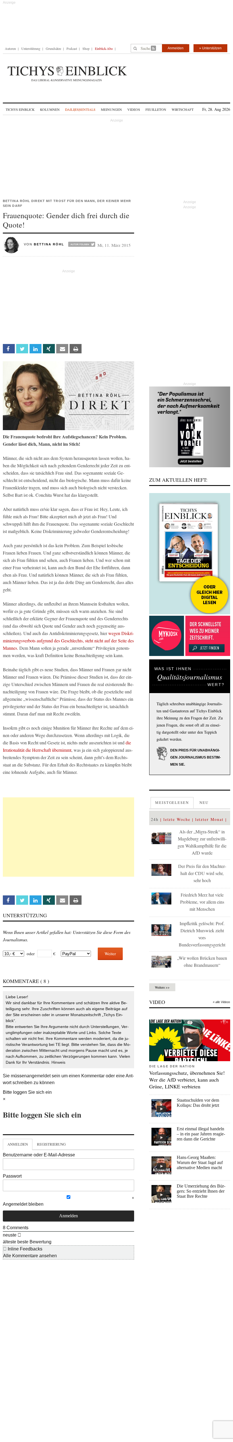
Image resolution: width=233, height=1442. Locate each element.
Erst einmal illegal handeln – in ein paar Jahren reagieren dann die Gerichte (201, 1133)
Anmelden (176, 48)
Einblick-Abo (104, 48)
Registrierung (51, 1144)
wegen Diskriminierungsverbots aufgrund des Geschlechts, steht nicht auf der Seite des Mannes (68, 640)
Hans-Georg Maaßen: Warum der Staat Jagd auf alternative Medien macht (200, 1162)
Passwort (12, 1176)
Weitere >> (162, 987)
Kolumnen (50, 109)
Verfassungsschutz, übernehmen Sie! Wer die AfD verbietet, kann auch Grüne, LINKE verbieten (187, 1079)
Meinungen (111, 109)
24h (155, 819)
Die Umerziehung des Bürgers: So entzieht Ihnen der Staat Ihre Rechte (201, 1191)
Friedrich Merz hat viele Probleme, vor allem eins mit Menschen (202, 902)
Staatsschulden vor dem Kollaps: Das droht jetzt (198, 1103)
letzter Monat (209, 819)
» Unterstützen (210, 48)
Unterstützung (30, 48)
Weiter (110, 953)
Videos (133, 109)
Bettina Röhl (49, 244)
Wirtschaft (183, 109)
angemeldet (39, 1075)
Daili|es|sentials (80, 109)
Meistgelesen (172, 802)
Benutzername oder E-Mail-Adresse (39, 1154)
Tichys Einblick (20, 109)
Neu (204, 802)
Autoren (10, 48)
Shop (86, 48)
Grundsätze (53, 48)
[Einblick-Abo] (189, 553)
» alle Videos (221, 1002)
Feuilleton (155, 109)
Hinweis (58, 1062)
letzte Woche (176, 819)
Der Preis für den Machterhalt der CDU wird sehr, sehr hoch (202, 873)
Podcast (71, 48)
